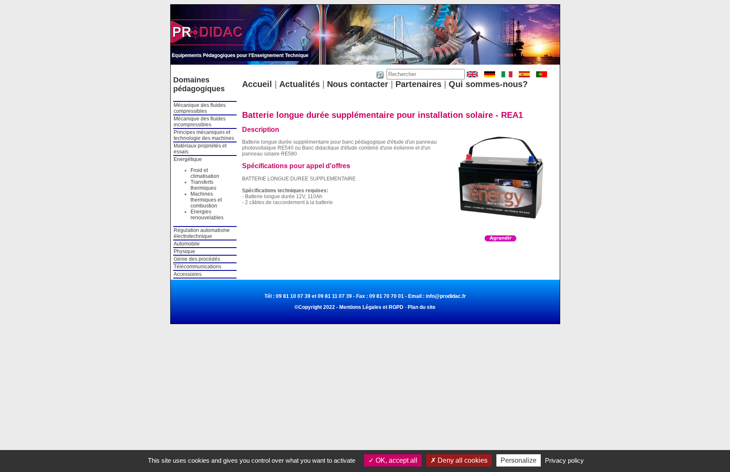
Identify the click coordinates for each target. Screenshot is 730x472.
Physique (184, 251)
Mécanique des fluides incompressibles (200, 122)
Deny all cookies (462, 460)
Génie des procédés (197, 259)
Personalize (519, 460)
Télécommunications (197, 267)
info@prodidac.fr (446, 296)
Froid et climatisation (205, 173)
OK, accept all (395, 460)
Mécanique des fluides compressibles (200, 108)
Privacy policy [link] (564, 460)
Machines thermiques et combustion (206, 200)
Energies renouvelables (207, 215)
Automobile (187, 244)
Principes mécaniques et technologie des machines (204, 135)
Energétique (188, 159)
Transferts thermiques (203, 185)
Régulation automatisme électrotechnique (202, 233)
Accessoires (188, 274)
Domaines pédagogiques (199, 84)
